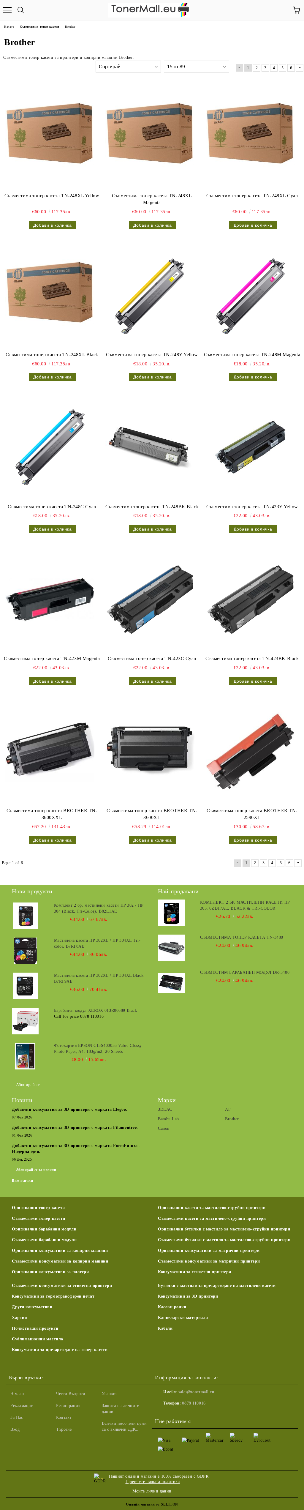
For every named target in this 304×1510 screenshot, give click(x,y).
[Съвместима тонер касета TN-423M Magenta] (49, 599)
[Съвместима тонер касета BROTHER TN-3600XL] (149, 751)
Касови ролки (172, 1307)
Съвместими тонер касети (38, 1218)
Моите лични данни (152, 1491)
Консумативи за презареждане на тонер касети (59, 1350)
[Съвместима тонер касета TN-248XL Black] (49, 295)
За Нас (16, 1417)
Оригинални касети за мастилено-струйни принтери (211, 1208)
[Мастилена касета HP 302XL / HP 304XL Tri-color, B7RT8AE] (25, 951)
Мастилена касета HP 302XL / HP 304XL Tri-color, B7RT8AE (97, 943)
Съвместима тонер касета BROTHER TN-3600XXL (52, 814)
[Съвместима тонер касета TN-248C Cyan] (49, 447)
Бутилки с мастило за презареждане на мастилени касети (217, 1285)
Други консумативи (32, 1307)
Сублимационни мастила (37, 1339)
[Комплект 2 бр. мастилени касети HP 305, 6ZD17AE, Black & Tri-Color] (171, 913)
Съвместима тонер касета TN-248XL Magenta (152, 199)
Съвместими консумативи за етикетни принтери (62, 1285)
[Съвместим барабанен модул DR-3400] (171, 983)
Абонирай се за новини (36, 1170)
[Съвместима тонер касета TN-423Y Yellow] (250, 447)
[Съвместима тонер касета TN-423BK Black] (250, 599)
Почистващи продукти (35, 1328)
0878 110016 (193, 1403)
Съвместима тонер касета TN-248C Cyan (52, 506)
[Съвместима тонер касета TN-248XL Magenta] (149, 136)
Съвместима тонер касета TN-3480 (241, 937)
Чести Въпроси (70, 1393)
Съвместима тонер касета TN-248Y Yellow (152, 354)
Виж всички (22, 1180)
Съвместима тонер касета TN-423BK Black (252, 658)
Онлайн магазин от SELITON (152, 1504)
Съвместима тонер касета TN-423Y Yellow (252, 506)
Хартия (19, 1317)
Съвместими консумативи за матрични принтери (209, 1261)
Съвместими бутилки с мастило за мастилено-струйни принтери (224, 1240)
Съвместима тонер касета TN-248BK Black (152, 506)
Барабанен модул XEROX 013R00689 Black (95, 1010)
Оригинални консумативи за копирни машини (60, 1250)
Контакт (64, 1417)
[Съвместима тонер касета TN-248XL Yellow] (49, 136)
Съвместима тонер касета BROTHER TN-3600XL (152, 814)
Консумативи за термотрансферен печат (53, 1296)
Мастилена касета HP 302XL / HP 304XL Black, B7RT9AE (99, 978)
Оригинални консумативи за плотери (50, 1272)
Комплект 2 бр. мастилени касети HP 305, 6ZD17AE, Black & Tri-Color (245, 905)
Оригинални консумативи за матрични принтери (208, 1250)
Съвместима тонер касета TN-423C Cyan (152, 658)
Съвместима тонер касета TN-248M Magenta (252, 354)
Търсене (64, 1429)
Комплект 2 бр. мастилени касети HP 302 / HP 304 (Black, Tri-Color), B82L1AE (98, 908)
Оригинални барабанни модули (44, 1229)
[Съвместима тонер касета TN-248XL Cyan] (250, 136)
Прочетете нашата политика (153, 1481)
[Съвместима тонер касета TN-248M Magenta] (250, 295)
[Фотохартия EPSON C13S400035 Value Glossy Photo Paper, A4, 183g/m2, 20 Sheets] (25, 1056)
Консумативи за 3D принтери (188, 1296)
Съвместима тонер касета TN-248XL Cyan (252, 195)
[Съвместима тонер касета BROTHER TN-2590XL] (250, 751)
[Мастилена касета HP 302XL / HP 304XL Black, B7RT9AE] (25, 986)
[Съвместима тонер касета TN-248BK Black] (149, 447)
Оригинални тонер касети (38, 1208)
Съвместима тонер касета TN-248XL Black (52, 354)
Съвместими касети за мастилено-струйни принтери (212, 1218)
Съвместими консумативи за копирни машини (60, 1261)
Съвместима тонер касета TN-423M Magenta (52, 658)
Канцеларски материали (183, 1317)
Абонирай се (28, 1085)
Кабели (165, 1328)
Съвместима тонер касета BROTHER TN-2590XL (252, 814)
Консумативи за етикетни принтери (194, 1272)
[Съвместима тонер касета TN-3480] (171, 948)
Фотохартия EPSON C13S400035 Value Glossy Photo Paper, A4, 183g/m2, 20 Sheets (98, 1048)
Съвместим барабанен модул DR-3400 (244, 972)
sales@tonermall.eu (196, 1392)
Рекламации (22, 1405)
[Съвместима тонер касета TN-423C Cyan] (149, 599)
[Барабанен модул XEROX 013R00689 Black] (25, 1021)
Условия (110, 1393)
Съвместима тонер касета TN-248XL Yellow (51, 195)
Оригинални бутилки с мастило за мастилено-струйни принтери (224, 1229)
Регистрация (68, 1405)
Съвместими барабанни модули (44, 1240)
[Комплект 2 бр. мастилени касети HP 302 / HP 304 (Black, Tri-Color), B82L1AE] (25, 915)
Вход (15, 1429)
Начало (17, 1393)
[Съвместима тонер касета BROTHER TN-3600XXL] (49, 751)
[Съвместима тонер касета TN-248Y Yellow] (149, 295)
